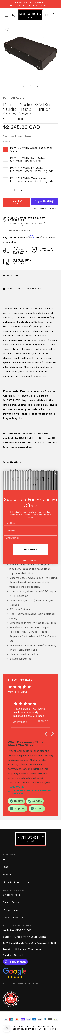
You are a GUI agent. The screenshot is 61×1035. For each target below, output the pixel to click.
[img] (30, 687)
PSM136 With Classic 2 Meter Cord (31, 149)
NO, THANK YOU (30, 561)
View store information (19, 230)
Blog (6, 866)
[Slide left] (23, 86)
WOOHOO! (30, 549)
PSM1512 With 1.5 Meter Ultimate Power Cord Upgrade (32, 169)
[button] (6, 15)
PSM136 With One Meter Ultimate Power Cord (27, 159)
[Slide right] (37, 86)
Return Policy (11, 902)
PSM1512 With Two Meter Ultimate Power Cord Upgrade (32, 180)
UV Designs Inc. (48, 1029)
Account (8, 874)
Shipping (19, 136)
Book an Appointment (16, 882)
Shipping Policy (12, 894)
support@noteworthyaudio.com (24, 936)
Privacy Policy (11, 909)
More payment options (44, 209)
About (7, 859)
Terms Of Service (13, 917)
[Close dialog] (56, 473)
